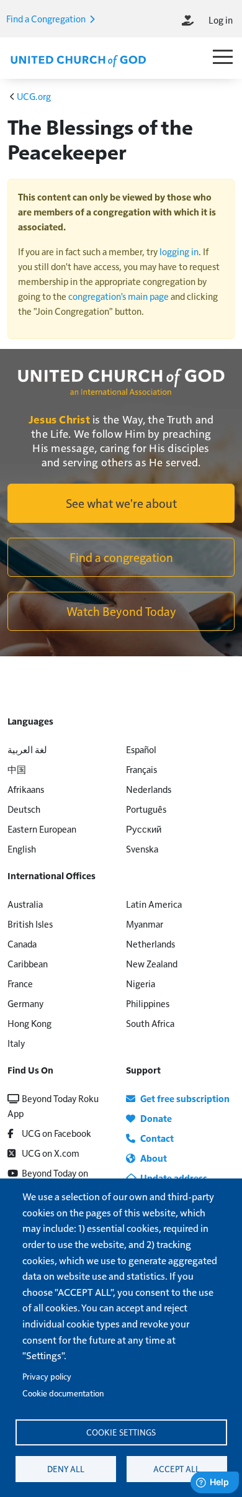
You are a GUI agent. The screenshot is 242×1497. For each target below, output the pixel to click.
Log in (220, 19)
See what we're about (121, 502)
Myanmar (144, 923)
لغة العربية (27, 749)
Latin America (154, 904)
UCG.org (34, 96)
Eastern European (41, 828)
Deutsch (23, 809)
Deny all (65, 1468)
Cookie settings (121, 1432)
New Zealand (151, 963)
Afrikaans (25, 789)
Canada (22, 943)
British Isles (30, 923)
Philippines (147, 1003)
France (20, 983)
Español (141, 749)
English (21, 848)
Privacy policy (46, 1376)
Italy (16, 1043)
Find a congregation (121, 557)
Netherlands (150, 943)
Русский (143, 828)
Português (146, 809)
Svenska (142, 848)
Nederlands (148, 789)
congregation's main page (118, 296)
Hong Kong (29, 1023)
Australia (25, 904)
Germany (25, 1003)
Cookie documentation (63, 1393)
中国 (16, 769)
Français (141, 769)
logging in (179, 251)
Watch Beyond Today (121, 611)
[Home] (78, 59)
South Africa (150, 1023)
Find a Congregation (46, 18)
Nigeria (140, 983)
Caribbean (27, 963)
